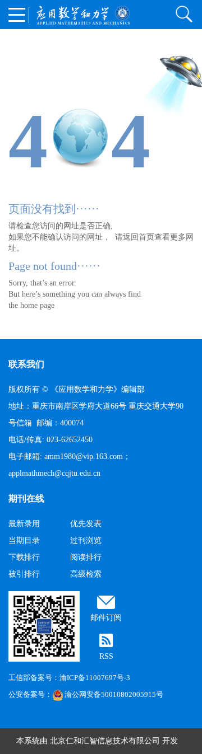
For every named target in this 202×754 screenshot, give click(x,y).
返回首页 (138, 237)
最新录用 (24, 523)
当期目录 (24, 540)
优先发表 (86, 523)
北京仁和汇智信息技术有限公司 (105, 741)
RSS (106, 656)
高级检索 (86, 574)
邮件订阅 (106, 617)
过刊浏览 (86, 540)
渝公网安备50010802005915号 (114, 694)
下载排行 (24, 557)
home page (37, 305)
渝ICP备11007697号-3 (94, 677)
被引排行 (24, 574)
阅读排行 (86, 557)
